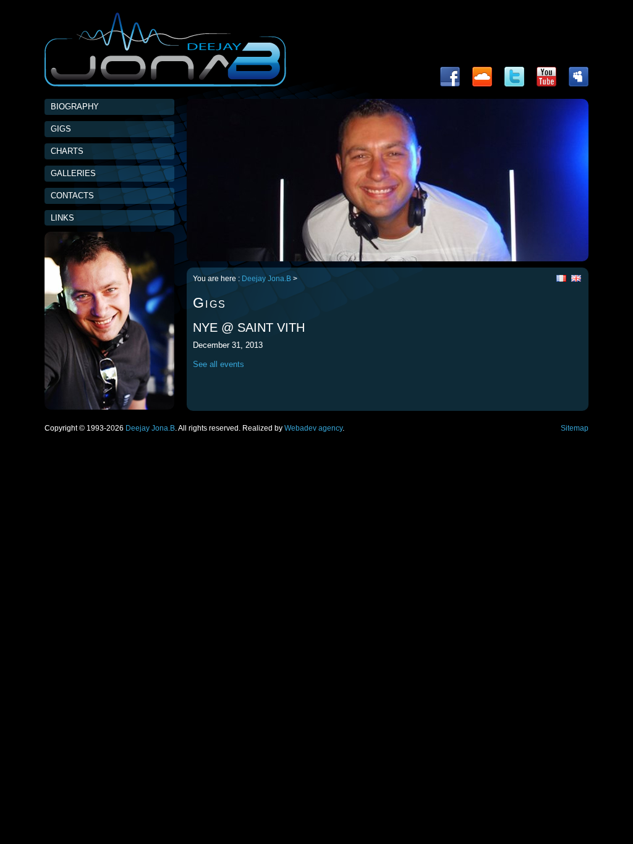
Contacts (72, 195)
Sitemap (574, 428)
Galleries (73, 173)
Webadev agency (313, 428)
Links (62, 217)
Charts (67, 151)
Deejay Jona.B (266, 278)
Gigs (61, 128)
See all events (218, 364)
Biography (75, 106)
